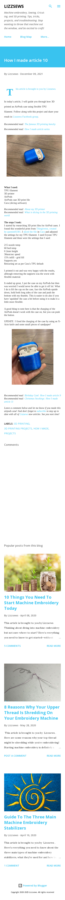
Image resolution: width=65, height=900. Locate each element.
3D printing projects (18, 428)
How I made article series (37, 129)
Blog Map (26, 36)
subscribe (41, 411)
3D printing (21, 423)
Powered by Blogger (34, 885)
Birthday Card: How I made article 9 (43, 395)
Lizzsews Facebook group (25, 116)
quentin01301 (14, 232)
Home (7, 36)
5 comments (12, 645)
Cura (42, 232)
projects (10, 433)
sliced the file (30, 232)
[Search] (50, 6)
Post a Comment (15, 755)
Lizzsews (14, 6)
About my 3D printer (35, 209)
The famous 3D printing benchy (40, 124)
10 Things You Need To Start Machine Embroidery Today (31, 602)
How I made (41, 428)
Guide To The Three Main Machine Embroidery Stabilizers (30, 822)
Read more (54, 645)
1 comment (11, 865)
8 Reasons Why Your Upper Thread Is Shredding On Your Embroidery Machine (32, 712)
